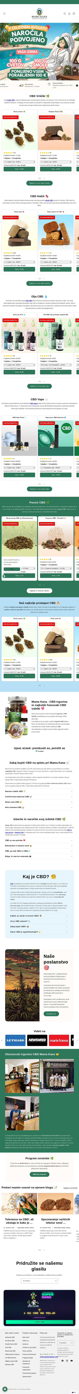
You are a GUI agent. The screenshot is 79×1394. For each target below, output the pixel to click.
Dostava (25, 1344)
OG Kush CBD (10, 1340)
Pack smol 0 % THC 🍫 (55, 212)
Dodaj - (19, 169)
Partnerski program (29, 1373)
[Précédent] (1, 1040)
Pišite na (26, 1340)
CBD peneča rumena (12, 1354)
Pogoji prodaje (28, 1358)
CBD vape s (34, 403)
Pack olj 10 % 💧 (19, 315)
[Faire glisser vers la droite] (44, 178)
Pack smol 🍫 (19, 212)
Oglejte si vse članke (70, 1188)
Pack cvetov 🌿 (19, 111)
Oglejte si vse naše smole (39, 283)
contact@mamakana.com (49, 1357)
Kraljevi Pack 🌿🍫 (56, 111)
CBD (11, 884)
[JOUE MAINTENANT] (39, 1308)
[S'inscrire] (55, 1281)
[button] (4, 13)
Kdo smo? (26, 1337)
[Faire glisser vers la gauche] (35, 178)
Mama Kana (13, 1389)
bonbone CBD (19, 832)
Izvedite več (51, 1014)
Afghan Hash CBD (11, 1361)
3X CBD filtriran (10, 1358)
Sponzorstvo (27, 1376)
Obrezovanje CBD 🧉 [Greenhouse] (19, 518)
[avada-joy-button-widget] (4, 1389)
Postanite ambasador (26, 1368)
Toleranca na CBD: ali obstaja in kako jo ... (19, 1221)
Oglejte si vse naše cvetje (39, 183)
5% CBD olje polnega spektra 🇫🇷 (56, 315)
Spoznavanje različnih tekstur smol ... (55, 1221)
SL (75, 1392)
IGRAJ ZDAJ (40, 1321)
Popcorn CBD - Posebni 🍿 (56, 518)
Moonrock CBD (10, 1351)
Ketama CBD (9, 1364)
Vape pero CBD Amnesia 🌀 (55, 417)
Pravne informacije (29, 1354)
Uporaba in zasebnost (26, 1362)
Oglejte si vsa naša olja (39, 386)
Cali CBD (8, 1347)
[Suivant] (77, 1040)
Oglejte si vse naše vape (39, 489)
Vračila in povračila (29, 1347)
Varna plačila (27, 1351)
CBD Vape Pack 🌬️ (19, 417)
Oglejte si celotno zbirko (39, 591)
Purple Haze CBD (11, 1344)
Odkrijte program (39, 1174)
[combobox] (74, 1392)
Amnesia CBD (10, 1337)
